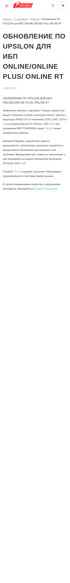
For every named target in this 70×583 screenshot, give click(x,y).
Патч (16, 171)
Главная (7, 19)
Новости (34, 19)
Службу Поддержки (46, 188)
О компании (20, 19)
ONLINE (49, 128)
